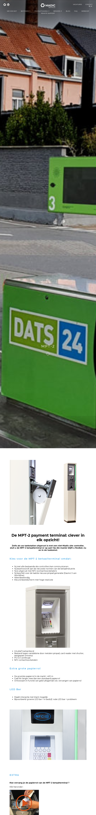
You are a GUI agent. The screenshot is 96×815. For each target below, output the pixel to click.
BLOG (68, 11)
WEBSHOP (85, 11)
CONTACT (88, 4)
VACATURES (77, 4)
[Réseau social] (5, 5)
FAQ (75, 11)
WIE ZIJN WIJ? (12, 11)
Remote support (48, 13)
